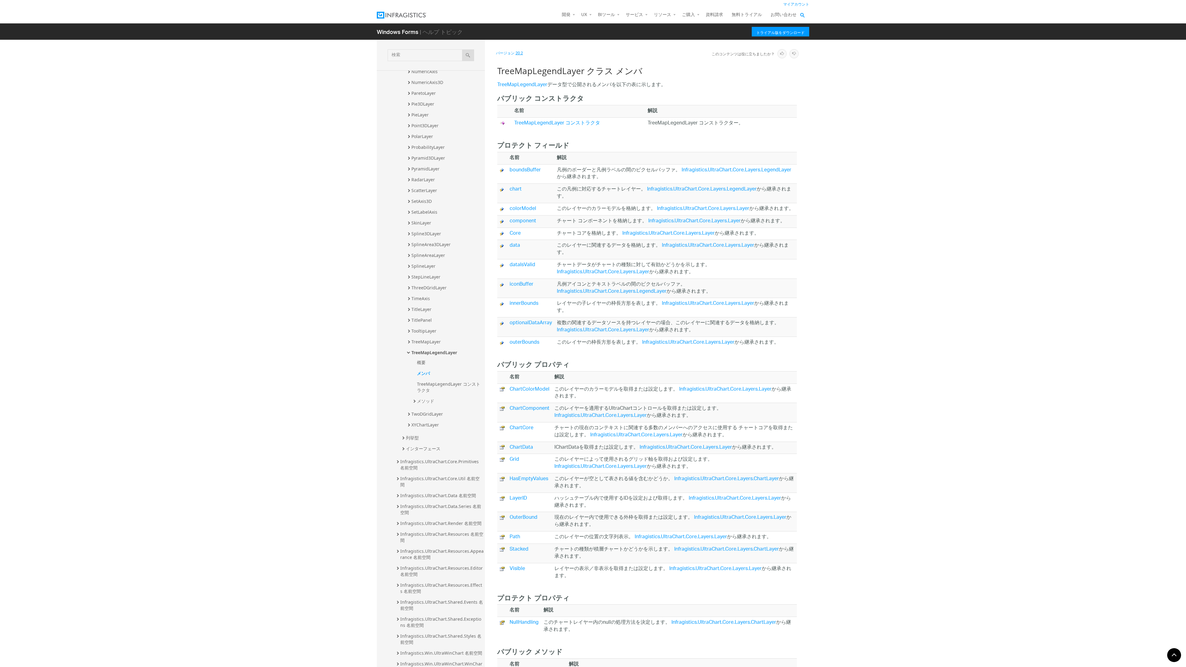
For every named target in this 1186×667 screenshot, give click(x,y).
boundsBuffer (525, 170)
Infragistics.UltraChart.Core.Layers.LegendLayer (736, 170)
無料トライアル (747, 15)
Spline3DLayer (426, 234)
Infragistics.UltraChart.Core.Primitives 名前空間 (440, 465)
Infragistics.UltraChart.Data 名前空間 (438, 495)
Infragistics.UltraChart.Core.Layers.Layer (703, 209)
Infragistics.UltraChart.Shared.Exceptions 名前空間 (440, 622)
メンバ (423, 373)
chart (516, 189)
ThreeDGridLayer (429, 288)
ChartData (521, 448)
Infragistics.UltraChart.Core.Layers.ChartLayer (726, 479)
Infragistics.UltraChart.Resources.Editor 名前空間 (442, 571)
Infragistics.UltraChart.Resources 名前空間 (441, 537)
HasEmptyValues (529, 479)
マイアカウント (796, 4)
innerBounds (524, 304)
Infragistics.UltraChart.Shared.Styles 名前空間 (441, 639)
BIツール (606, 15)
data (515, 246)
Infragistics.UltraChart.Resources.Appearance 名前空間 (442, 554)
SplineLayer (423, 266)
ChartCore (521, 428)
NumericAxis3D (427, 82)
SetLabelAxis (424, 212)
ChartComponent (529, 409)
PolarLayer (422, 136)
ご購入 (688, 15)
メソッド (425, 401)
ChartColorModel (529, 389)
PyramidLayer (425, 169)
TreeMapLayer (426, 342)
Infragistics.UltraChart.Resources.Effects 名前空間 (441, 588)
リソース (662, 15)
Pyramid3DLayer (428, 158)
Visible (517, 569)
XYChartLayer (425, 425)
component (523, 221)
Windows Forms (397, 32)
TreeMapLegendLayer (434, 352)
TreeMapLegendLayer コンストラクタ (448, 387)
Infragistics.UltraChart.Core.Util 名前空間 (440, 482)
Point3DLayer (425, 125)
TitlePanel (421, 320)
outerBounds (524, 343)
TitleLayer (421, 309)
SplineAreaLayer (428, 255)
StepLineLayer (425, 277)
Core (515, 234)
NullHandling (524, 623)
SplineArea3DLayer (431, 244)
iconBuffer (521, 284)
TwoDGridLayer (427, 414)
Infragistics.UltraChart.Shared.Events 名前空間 (441, 605)
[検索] (468, 55)
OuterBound (523, 518)
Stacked (519, 549)
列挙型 (412, 438)
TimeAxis (420, 298)
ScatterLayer (424, 190)
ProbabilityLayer (428, 147)
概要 (421, 362)
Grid (514, 460)
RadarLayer (423, 179)
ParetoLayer (423, 93)
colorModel (523, 209)
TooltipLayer (423, 331)
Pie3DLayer (422, 104)
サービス (634, 15)
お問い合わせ (784, 15)
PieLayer (420, 115)
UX (584, 15)
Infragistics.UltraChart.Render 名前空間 (441, 523)
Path (515, 537)
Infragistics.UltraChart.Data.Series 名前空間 (440, 509)
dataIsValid (522, 265)
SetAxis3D (421, 201)
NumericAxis (424, 71)
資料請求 (714, 15)
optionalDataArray (531, 323)
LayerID (518, 498)
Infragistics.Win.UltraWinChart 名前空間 (441, 653)
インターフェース (423, 448)
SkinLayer (421, 223)
